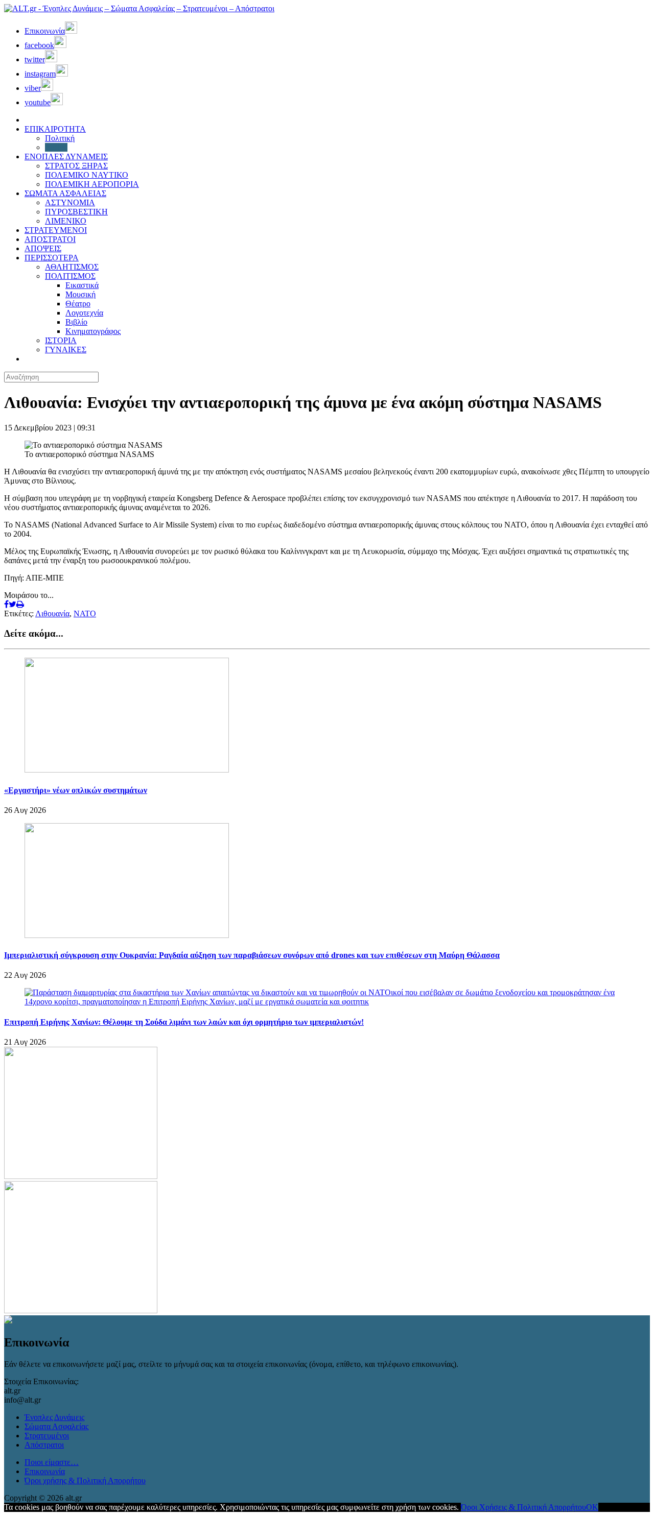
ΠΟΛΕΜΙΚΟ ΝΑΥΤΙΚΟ (86, 175)
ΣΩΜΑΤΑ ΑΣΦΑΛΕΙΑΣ (65, 193)
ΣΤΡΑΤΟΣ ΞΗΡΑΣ (76, 165)
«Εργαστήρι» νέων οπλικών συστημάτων (75, 790)
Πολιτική (60, 138)
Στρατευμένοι (47, 1435)
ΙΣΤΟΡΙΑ (61, 340)
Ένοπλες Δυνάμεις (54, 1417)
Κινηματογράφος (93, 331)
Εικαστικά (82, 285)
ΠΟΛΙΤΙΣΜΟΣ (70, 276)
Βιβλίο (76, 322)
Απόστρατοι (44, 1444)
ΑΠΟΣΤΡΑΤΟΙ (50, 239)
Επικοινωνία (45, 1471)
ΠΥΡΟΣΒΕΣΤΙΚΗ (76, 211)
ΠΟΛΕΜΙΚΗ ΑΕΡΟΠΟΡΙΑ (92, 184)
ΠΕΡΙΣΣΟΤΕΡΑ (52, 257)
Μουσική (80, 294)
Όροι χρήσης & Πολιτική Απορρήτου (85, 1480)
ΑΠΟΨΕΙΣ (43, 248)
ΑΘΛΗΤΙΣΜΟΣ (72, 266)
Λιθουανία (52, 613)
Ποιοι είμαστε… (52, 1462)
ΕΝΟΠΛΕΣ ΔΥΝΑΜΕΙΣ (66, 156)
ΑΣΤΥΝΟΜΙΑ (70, 202)
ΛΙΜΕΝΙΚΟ (65, 220)
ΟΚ (592, 1507)
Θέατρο (77, 303)
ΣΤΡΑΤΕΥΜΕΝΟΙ (56, 230)
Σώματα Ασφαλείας (56, 1426)
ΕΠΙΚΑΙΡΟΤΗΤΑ (55, 129)
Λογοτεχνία (84, 312)
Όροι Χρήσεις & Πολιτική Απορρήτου (523, 1507)
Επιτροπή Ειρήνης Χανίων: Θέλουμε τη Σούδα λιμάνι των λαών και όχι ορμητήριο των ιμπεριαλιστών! (184, 1022)
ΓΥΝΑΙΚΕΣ (65, 349)
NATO (85, 613)
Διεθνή (56, 147)
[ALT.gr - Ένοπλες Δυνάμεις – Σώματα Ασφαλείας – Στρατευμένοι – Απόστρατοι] (139, 8)
